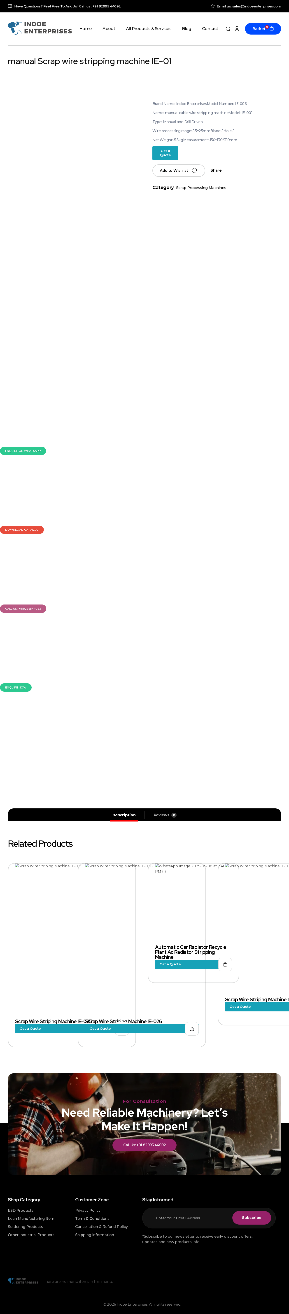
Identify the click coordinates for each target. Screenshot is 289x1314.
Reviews (164, 815)
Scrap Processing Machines (201, 188)
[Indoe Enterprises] (40, 28)
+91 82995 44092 (107, 6)
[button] (179, 170)
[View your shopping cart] (272, 29)
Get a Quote (165, 153)
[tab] (124, 815)
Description (124, 815)
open (279, 104)
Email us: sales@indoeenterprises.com (249, 6)
